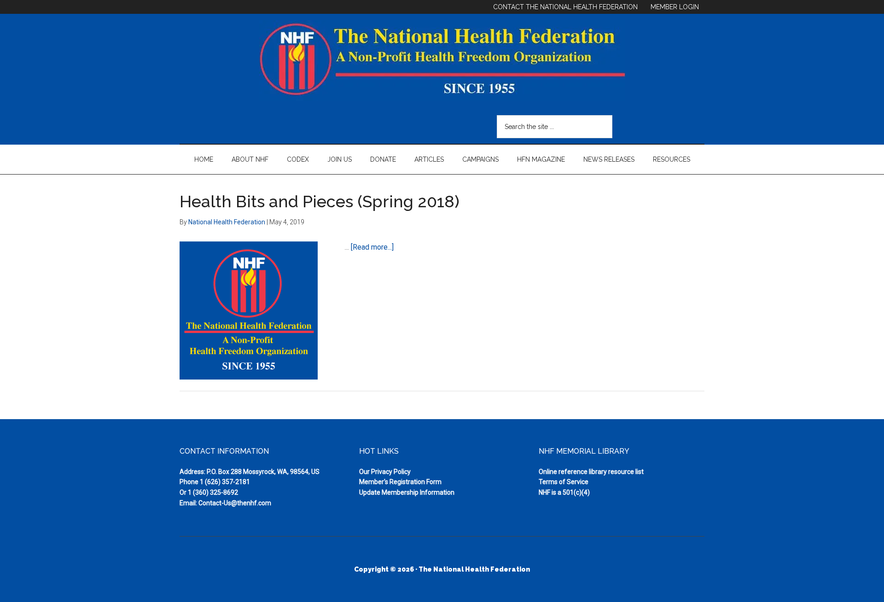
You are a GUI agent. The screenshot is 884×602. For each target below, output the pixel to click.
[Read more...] (372, 247)
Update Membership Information (406, 492)
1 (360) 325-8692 (213, 492)
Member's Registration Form (400, 481)
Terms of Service (563, 481)
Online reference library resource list (591, 471)
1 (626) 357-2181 (225, 481)
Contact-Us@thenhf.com (234, 503)
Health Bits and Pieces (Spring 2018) (319, 201)
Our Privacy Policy (385, 471)
